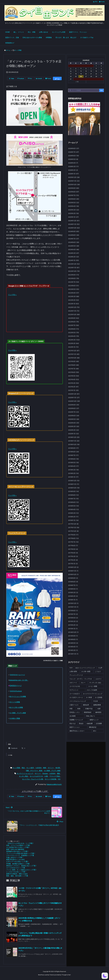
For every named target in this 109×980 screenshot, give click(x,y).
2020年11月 (74, 397)
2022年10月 (74, 314)
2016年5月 (73, 589)
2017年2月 (73, 560)
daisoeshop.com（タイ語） (18, 680)
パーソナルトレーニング (78, 701)
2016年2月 (73, 596)
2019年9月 (73, 448)
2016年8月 (73, 582)
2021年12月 (73, 350)
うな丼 (100, 668)
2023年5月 (73, 289)
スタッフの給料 (92, 690)
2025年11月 (74, 181)
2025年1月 (73, 217)
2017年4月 (73, 553)
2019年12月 (74, 437)
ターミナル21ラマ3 (36, 776)
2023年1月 (73, 304)
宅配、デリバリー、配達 (34, 770)
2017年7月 (73, 542)
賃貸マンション (75, 727)
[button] (105, 976)
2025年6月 (73, 199)
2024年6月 (73, 242)
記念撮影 (99, 723)
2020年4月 (73, 423)
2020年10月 (74, 401)
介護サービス (74, 705)
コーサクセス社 (75, 686)
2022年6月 (73, 329)
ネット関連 (17, 50)
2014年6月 (73, 639)
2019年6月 (73, 459)
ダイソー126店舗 (50, 779)
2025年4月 (73, 206)
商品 (23, 768)
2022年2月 (73, 343)
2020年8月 (73, 408)
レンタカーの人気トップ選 (16, 872)
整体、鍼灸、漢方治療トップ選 (17, 876)
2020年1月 (73, 434)
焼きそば (72, 723)
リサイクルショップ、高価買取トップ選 (20, 855)
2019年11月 (73, 441)
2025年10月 (74, 184)
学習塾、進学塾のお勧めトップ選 (17, 864)
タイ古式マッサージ (76, 697)
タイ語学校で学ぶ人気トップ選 (17, 847)
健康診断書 (97, 705)
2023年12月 (74, 264)
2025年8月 (73, 192)
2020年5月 (73, 419)
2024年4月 (73, 249)
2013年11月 (73, 654)
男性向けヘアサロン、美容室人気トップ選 (21, 866)
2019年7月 (73, 455)
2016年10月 (73, 574)
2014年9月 (73, 636)
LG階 (46, 776)
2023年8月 (73, 278)
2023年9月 (73, 275)
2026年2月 (73, 170)
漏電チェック (94, 720)
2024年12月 (74, 221)
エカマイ (99, 679)
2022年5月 (73, 332)
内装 (71, 708)
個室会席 (86, 705)
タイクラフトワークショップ (92, 694)
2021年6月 (73, 372)
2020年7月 (73, 412)
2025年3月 (73, 210)
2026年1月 (73, 174)
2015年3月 (73, 621)
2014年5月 (73, 643)
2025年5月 (73, 202)
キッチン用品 (23, 776)
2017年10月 (73, 531)
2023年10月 (74, 271)
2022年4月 (73, 336)
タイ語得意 (98, 697)
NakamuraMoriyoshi (54, 784)
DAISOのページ (16, 685)
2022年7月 (73, 325)
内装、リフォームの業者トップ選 (18, 845)
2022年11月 (73, 311)
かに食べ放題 (85, 671)
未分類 (57, 768)
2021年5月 (73, 376)
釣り (94, 731)
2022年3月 (74, 340)
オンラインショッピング (25, 773)
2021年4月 (73, 379)
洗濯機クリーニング (76, 720)
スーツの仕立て (75, 694)
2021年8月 (73, 365)
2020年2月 (73, 430)
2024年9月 (73, 231)
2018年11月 (73, 484)
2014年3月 (73, 650)
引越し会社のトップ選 (14, 857)
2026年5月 (73, 159)
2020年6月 (73, 415)
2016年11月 (73, 571)
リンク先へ (12, 295)
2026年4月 (73, 163)
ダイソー (51, 768)
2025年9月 (73, 188)
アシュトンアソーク (76, 675)
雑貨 (44, 768)
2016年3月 (73, 592)
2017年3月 (73, 556)
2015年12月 (73, 603)
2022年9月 (73, 318)
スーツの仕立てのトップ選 (15, 868)
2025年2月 (73, 213)
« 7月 (77, 82)
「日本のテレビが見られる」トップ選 (19, 843)
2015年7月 (73, 614)
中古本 (95, 701)
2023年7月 (73, 282)
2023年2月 (73, 300)
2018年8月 (73, 495)
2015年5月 (73, 618)
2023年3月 (73, 296)
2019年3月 (73, 470)
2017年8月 (73, 538)
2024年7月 (73, 239)
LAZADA (38, 768)
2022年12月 (74, 307)
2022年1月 (73, 347)
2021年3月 (73, 383)
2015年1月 (73, 628)
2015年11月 (73, 607)
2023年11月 (73, 267)
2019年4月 (73, 466)
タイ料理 (89, 697)
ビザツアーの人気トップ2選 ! (17, 861)
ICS (59, 779)
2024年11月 (74, 224)
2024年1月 (73, 260)
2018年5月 (73, 506)
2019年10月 (74, 444)
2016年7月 (73, 585)
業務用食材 (87, 712)
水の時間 (72, 716)
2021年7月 (73, 369)
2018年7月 (73, 499)
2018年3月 (73, 513)
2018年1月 (73, 520)
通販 (58, 773)
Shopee (45, 773)
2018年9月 (73, 491)
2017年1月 (73, 563)
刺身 (78, 708)
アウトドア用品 (54, 776)
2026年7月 (73, 152)
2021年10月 (74, 358)
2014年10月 (73, 632)
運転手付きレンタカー (77, 731)
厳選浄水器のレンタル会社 (15, 859)
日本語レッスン (75, 712)
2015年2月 (73, 625)
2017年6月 (73, 545)
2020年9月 (73, 405)
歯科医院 (98, 712)
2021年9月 (73, 361)
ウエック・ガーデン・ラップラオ (81, 679)
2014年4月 (73, 647)
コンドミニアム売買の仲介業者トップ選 (20, 853)
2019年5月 (73, 462)
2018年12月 (73, 480)
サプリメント (74, 690)
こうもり (98, 671)
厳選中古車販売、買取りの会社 (17, 874)
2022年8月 (73, 322)
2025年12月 (74, 177)
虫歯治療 (90, 723)
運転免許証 (92, 727)
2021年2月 (73, 387)
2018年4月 (73, 509)
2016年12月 (73, 567)
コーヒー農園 (92, 686)
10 (70, 71)
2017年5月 (73, 549)
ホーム (8, 50)
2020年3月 (73, 426)
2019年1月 (73, 477)
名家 (99, 708)
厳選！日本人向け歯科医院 (15, 849)
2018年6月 (73, 502)
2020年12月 (74, 394)
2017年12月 (73, 524)
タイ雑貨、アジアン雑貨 (52, 770)
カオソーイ (73, 682)
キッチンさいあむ (95, 682)
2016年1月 (73, 600)
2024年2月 (73, 257)
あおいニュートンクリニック (85, 668)
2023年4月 (73, 293)
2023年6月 (73, 285)
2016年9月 (73, 578)
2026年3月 (73, 166)
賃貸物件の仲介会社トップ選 (17, 851)
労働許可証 (89, 708)
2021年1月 (73, 390)
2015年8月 (73, 610)
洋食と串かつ (90, 716)
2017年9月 (73, 535)
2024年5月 (73, 246)
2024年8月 (73, 235)
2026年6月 (73, 156)
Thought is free (66, 975)
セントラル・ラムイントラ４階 (32, 779)
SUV (71, 668)
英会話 (81, 723)
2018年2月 (73, 517)
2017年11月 (73, 527)
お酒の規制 (73, 671)
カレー (83, 682)
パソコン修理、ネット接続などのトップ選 (21, 870)
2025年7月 (73, 195)
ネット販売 (30, 768)
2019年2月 (73, 473)
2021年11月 (73, 354)
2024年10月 (74, 228)
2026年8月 (73, 148)
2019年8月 (73, 452)
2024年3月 (73, 253)
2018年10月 (74, 488)
